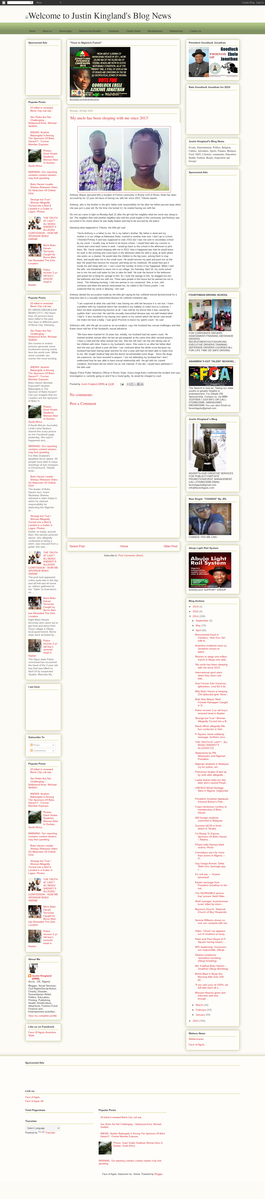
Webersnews (196, 1039)
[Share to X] (135, 384)
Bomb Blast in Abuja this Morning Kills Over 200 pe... (209, 976)
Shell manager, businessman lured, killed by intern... (211, 903)
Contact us (195, 31)
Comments (39, 750)
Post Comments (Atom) (130, 555)
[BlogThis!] (132, 384)
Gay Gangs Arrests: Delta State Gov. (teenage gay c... (210, 866)
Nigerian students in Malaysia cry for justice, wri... (212, 765)
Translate (50, 1132)
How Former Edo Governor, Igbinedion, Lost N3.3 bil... (211, 685)
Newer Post (77, 546)
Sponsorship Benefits (90, 31)
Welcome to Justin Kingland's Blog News (99, 15)
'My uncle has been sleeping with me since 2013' (211, 666)
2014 (196, 616)
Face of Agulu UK (34, 1101)
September (202, 620)
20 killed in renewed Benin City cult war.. (41, 109)
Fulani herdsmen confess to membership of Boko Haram (211, 809)
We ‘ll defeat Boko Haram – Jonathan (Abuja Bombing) (211, 967)
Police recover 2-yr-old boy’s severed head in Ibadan (43, 277)
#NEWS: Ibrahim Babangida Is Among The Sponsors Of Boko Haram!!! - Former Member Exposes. (41, 138)
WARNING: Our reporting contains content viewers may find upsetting (42, 174)
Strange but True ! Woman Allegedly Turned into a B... (211, 720)
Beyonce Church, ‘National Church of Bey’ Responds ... (211, 912)
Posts (36, 745)
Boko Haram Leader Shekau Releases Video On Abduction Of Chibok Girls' (43, 189)
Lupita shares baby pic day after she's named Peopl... (211, 781)
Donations (114, 31)
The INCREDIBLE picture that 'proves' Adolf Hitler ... (211, 895)
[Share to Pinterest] (142, 384)
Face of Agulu (196, 1044)
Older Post (170, 546)
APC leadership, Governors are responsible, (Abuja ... (211, 948)
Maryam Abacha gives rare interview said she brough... (210, 995)
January (201, 1014)
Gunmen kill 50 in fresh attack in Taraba (208, 827)
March (200, 1004)
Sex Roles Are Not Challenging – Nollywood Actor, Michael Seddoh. (42, 121)
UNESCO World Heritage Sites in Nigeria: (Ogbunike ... (211, 790)
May (198, 625)
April (199, 630)
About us (47, 31)
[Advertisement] (123, 512)
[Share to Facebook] (138, 384)
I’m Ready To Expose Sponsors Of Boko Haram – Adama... (211, 836)
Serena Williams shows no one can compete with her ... (211, 923)
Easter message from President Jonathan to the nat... (211, 885)
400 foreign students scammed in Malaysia (208, 819)
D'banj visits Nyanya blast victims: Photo (209, 846)
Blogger (158, 1174)
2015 (196, 611)
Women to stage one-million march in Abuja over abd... (211, 658)
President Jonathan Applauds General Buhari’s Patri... (211, 800)
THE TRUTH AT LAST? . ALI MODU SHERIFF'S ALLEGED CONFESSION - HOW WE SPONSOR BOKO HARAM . (43, 228)
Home (32, 31)
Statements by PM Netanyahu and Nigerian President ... (210, 755)
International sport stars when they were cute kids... (208, 675)
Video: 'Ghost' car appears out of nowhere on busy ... (211, 932)
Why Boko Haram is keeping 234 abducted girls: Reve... (211, 693)
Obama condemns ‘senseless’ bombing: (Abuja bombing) (208, 957)
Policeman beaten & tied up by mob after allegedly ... (210, 773)
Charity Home (133, 31)
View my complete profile (42, 1015)
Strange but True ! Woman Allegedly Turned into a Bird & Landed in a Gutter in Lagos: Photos (40, 205)
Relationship (176, 31)
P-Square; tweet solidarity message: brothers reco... (211, 736)
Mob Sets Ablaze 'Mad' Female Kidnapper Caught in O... (211, 702)
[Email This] (128, 384)
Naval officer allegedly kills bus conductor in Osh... (210, 728)
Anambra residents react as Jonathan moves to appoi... (211, 648)
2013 (196, 1020)
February (201, 1009)
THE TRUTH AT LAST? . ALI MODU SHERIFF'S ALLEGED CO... (211, 745)
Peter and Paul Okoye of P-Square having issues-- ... (211, 941)
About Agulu (65, 31)
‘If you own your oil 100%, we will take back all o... (211, 986)
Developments (155, 31)
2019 (196, 606)
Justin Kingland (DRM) (42, 977)
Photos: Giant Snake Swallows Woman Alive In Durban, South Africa (43, 158)
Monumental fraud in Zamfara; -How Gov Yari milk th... (210, 637)
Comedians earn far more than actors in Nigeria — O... (210, 855)
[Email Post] (121, 384)
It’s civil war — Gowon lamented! (207, 876)
